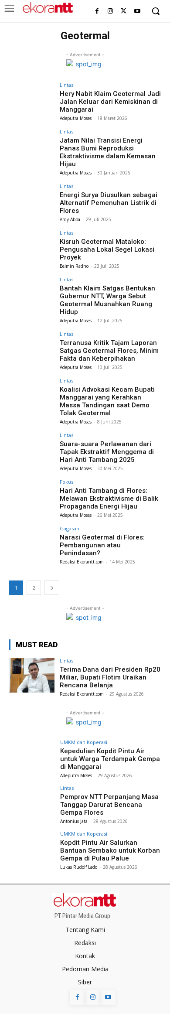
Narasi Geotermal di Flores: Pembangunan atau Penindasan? (102, 545)
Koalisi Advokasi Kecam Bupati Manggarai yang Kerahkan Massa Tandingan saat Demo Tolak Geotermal (107, 401)
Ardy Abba (70, 219)
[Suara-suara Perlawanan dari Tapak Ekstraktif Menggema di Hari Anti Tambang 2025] (31, 450)
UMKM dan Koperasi (83, 742)
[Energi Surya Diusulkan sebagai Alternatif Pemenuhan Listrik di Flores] (31, 201)
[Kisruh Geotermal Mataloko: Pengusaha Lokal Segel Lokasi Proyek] (31, 247)
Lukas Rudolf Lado (78, 867)
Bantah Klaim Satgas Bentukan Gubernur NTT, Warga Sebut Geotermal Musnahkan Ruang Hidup (107, 300)
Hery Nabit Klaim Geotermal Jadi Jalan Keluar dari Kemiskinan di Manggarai (110, 101)
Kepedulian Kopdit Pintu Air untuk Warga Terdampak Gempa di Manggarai (110, 759)
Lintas (66, 84)
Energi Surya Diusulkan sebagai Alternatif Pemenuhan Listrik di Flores (108, 203)
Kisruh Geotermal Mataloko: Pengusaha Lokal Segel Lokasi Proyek (107, 249)
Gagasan (69, 528)
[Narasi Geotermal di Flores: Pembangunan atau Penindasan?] (31, 543)
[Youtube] (137, 11)
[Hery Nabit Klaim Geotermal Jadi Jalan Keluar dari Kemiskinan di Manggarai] (31, 99)
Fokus (66, 481)
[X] (123, 11)
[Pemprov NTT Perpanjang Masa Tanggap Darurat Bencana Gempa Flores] (31, 802)
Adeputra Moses (76, 118)
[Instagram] (110, 11)
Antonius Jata (74, 821)
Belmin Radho (74, 266)
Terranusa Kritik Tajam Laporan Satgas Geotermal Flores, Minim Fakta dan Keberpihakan (109, 350)
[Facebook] (97, 11)
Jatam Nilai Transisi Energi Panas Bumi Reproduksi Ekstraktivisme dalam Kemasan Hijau (108, 152)
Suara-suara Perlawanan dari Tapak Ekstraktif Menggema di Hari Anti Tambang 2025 (107, 452)
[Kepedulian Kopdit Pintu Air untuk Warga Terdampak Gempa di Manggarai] (31, 757)
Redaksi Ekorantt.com (82, 562)
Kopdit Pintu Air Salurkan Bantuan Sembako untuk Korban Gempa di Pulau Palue (110, 850)
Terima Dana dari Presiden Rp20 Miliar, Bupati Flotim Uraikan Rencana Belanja (110, 677)
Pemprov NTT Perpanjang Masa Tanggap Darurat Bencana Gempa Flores (109, 804)
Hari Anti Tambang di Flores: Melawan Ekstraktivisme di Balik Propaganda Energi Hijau (109, 498)
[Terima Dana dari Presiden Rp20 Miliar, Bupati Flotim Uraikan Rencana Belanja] (31, 675)
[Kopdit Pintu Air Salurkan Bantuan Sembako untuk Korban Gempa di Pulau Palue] (31, 848)
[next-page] (51, 587)
